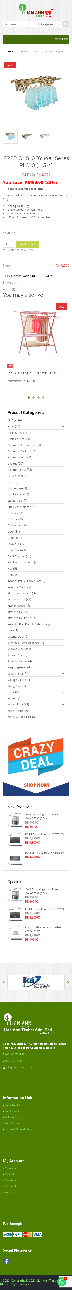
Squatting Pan (16, 673)
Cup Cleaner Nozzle (19, 507)
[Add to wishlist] (6, 307)
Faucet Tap (14, 544)
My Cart (9, 1174)
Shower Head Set (18, 649)
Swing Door (15, 686)
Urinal (11, 692)
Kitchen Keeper (17, 605)
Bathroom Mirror (18, 457)
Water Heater (16, 710)
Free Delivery (12, 1123)
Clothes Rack (20, 276)
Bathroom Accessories (21, 445)
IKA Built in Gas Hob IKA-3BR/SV (44, 852)
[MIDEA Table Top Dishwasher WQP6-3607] (15, 932)
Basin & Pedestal (18, 432)
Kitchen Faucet (16, 599)
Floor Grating (15, 550)
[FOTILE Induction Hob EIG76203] (15, 839)
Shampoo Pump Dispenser (24, 642)
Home (11, 51)
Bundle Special (16, 494)
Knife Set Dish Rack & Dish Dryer (27, 624)
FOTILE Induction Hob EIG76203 (44, 834)
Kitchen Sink (15, 612)
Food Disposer (16, 556)
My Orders (11, 1180)
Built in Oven (15, 488)
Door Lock (14, 537)
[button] (59, 39)
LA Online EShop (15, 1105)
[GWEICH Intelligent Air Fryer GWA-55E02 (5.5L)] (15, 819)
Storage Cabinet (17, 680)
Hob (10, 568)
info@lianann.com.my (19, 1067)
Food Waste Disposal (20, 562)
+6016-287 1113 (14, 1061)
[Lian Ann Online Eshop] (36, 10)
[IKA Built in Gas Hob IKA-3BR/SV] (15, 857)
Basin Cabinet (16, 439)
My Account (12, 1168)
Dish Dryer (14, 513)
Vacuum (12, 698)
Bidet (11, 482)
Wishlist (9, 1192)
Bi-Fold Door (15, 476)
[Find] (65, 24)
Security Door (16, 636)
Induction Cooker (18, 587)
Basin (11, 426)
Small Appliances (18, 661)
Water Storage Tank (20, 716)
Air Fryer (13, 420)
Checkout (10, 1186)
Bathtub (12, 463)
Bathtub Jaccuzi (17, 469)
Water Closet (15, 704)
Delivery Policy (13, 1117)
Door (11, 531)
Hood (11, 574)
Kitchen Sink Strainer (20, 618)
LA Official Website (16, 1111)
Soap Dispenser (17, 667)
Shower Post (15, 655)
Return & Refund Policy (18, 1129)
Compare (9, 233)
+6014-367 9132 (14, 1054)
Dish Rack (13, 519)
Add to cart (28, 244)
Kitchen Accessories (19, 593)
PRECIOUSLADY (41, 276)
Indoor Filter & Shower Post (24, 581)
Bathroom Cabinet (19, 451)
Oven (11, 630)
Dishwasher (15, 525)
